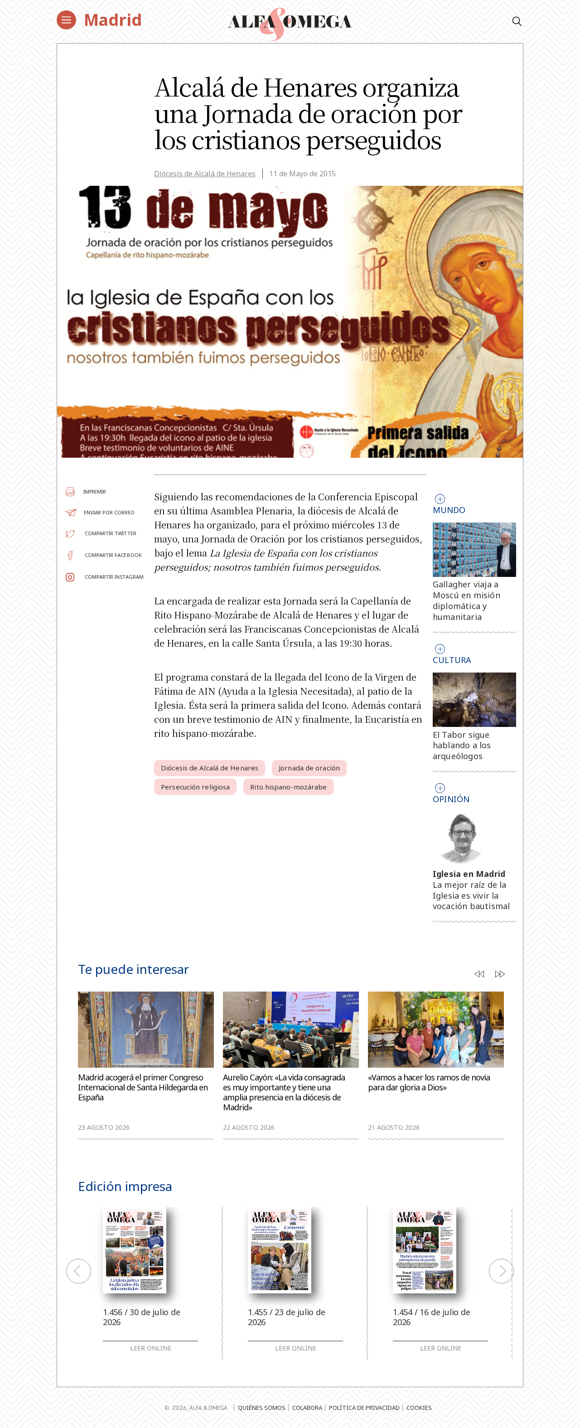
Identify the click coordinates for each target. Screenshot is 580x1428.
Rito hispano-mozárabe (288, 786)
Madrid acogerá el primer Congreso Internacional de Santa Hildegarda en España (143, 1087)
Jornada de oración (309, 767)
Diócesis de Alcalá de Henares (205, 174)
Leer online (150, 1348)
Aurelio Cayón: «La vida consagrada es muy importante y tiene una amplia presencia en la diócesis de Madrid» (284, 1092)
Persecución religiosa (195, 786)
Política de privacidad (364, 1408)
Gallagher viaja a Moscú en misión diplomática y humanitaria (466, 600)
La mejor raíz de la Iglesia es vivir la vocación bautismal (471, 895)
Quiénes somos (261, 1408)
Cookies (419, 1408)
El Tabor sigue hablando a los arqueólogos (462, 745)
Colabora (307, 1408)
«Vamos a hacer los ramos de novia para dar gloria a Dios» (429, 1082)
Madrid (113, 20)
